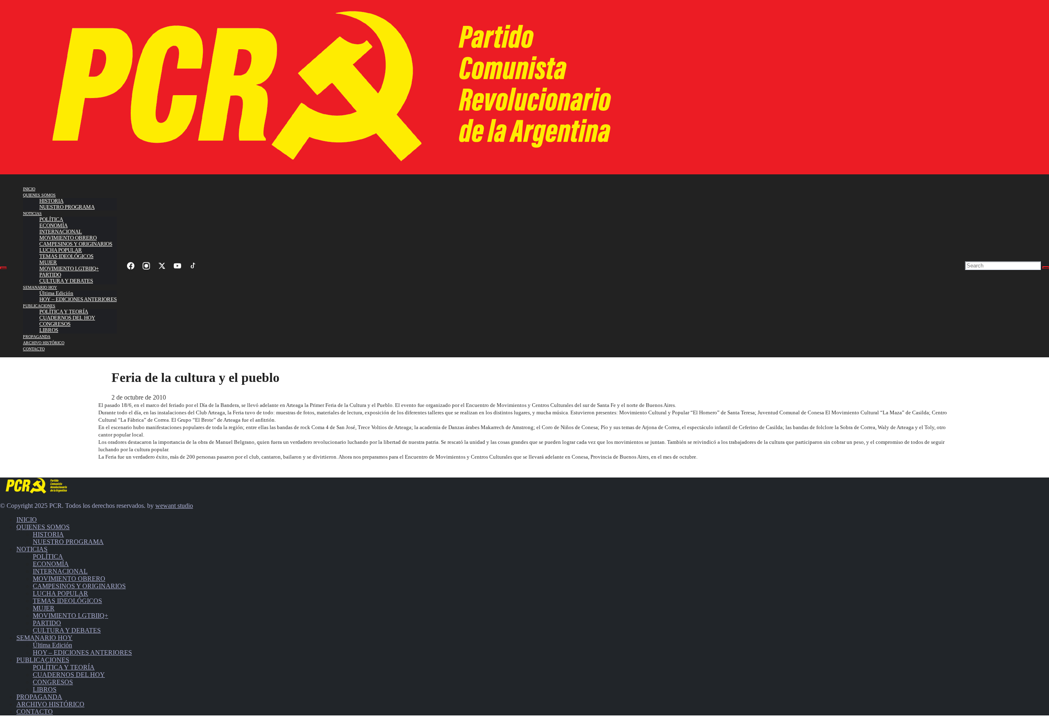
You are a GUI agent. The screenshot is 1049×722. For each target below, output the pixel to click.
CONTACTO (34, 349)
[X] (162, 266)
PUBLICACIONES (39, 306)
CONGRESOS (54, 324)
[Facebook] (130, 266)
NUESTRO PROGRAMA (67, 207)
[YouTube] (177, 266)
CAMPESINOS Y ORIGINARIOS (75, 244)
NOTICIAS (32, 213)
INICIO (29, 189)
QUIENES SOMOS (39, 195)
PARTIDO (50, 275)
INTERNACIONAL (60, 232)
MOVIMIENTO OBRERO (68, 238)
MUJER (48, 262)
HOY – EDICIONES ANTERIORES (78, 299)
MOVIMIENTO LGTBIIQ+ (69, 269)
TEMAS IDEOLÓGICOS (66, 256)
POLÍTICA (51, 219)
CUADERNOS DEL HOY (67, 318)
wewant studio (174, 505)
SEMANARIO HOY (40, 287)
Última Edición (56, 293)
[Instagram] (146, 266)
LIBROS (48, 330)
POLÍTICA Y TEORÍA (63, 312)
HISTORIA (51, 201)
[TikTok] (193, 266)
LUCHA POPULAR (60, 250)
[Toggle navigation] (3, 268)
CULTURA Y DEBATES (66, 281)
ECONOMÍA (53, 225)
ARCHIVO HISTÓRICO (43, 342)
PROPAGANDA (36, 336)
